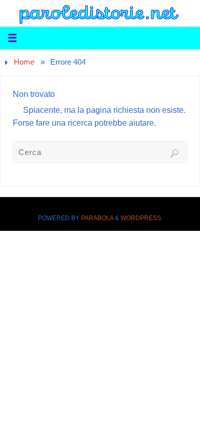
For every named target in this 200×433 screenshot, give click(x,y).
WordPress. (142, 218)
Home (24, 62)
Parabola (97, 218)
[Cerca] (174, 153)
